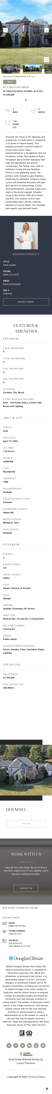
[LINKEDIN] (22, 1045)
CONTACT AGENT (26, 302)
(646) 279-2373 (11, 274)
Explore (26, 824)
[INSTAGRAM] (15, 1045)
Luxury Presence (26, 1063)
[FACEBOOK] (8, 1045)
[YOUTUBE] (29, 1045)
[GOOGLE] (43, 1045)
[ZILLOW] (36, 1045)
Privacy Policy (37, 1076)
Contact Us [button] (26, 888)
